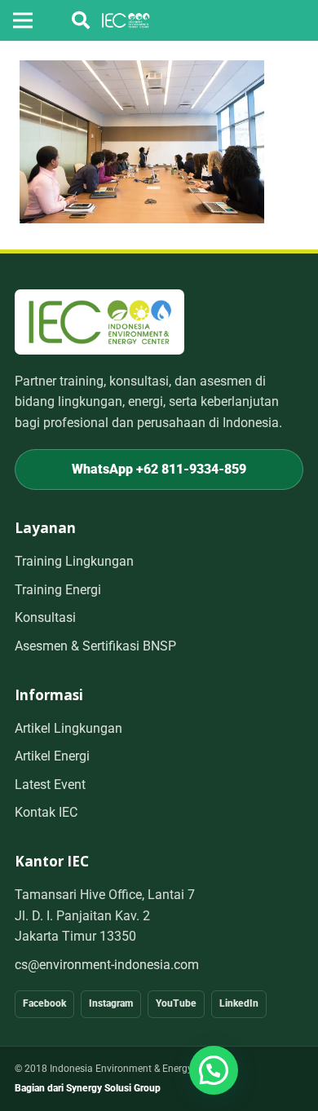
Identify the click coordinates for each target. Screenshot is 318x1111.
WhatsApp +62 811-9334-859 (159, 469)
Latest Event (50, 784)
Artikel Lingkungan (68, 728)
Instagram (111, 1003)
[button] (80, 20)
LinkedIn (238, 1003)
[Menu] (22, 20)
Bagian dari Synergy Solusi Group (88, 1088)
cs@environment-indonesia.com (107, 964)
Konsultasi (45, 617)
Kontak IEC (46, 812)
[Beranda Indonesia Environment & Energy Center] (99, 321)
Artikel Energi (52, 756)
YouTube (176, 1003)
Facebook (44, 1003)
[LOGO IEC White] (126, 20)
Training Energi (58, 589)
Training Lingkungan (74, 561)
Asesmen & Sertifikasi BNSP (95, 646)
